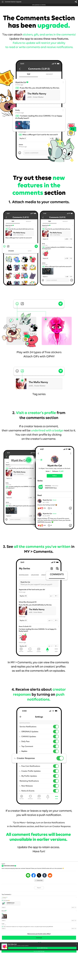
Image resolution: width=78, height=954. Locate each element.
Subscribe (39, 880)
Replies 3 (3, 907)
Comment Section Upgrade (13, 1)
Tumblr (44, 875)
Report (39, 887)
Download (39, 937)
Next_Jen (3, 910)
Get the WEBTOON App (42, 948)
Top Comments (6, 894)
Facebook (33, 875)
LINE (28, 875)
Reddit (50, 875)
